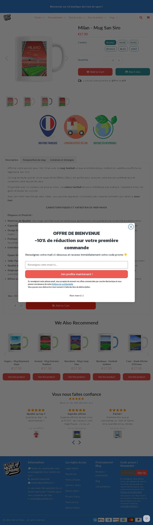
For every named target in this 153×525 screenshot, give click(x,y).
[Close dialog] (131, 226)
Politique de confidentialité (62, 284)
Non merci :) (77, 295)
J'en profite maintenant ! (77, 274)
